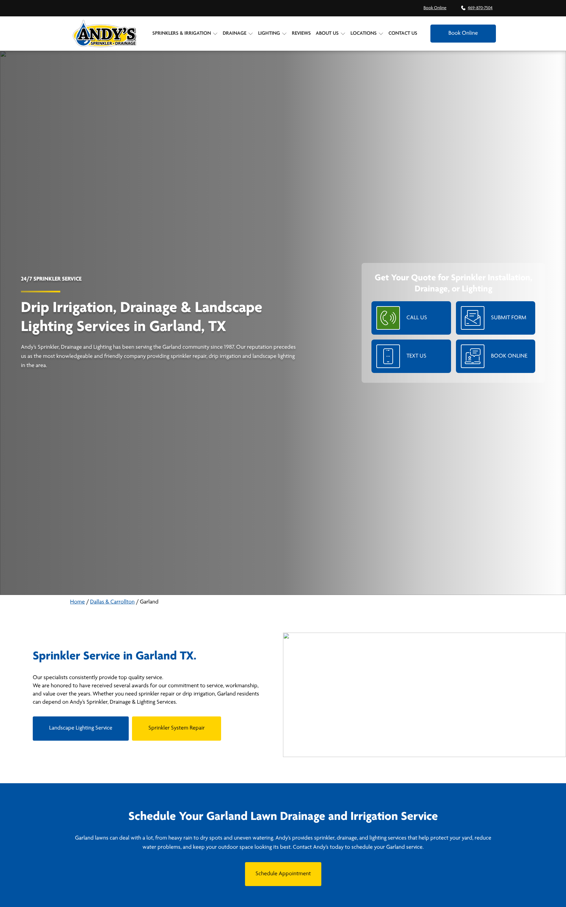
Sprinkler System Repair (176, 728)
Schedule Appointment (283, 874)
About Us (327, 33)
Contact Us (402, 33)
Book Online (435, 8)
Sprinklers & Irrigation (181, 33)
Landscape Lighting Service (80, 728)
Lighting (269, 33)
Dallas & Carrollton (112, 602)
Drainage (234, 33)
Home (77, 602)
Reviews (301, 33)
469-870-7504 (480, 8)
